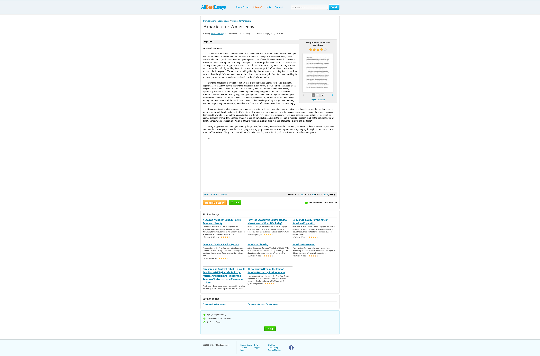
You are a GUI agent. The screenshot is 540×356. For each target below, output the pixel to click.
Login (268, 7)
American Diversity (258, 244)
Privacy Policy (273, 347)
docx (325, 194)
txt (302, 194)
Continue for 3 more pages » (216, 194)
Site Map (271, 345)
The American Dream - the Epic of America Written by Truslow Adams (266, 270)
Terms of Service (274, 350)
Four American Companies (214, 304)
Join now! (257, 7)
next (332, 95)
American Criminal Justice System (221, 244)
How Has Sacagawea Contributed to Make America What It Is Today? (267, 221)
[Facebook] (291, 349)
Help (256, 345)
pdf (313, 194)
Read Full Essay (214, 203)
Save (237, 202)
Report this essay (318, 99)
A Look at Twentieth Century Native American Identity (222, 221)
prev (303, 95)
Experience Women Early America (262, 304)
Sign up (270, 328)
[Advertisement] (270, 161)
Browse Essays (242, 7)
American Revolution (303, 244)
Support (279, 7)
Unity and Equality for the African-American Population (310, 221)
